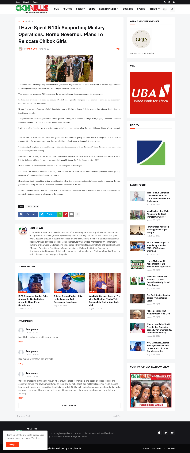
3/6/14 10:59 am (32, 354)
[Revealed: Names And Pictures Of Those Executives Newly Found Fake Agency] (137, 280)
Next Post (117, 416)
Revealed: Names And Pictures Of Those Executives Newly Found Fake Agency (158, 280)
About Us (26, 2)
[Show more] (77, 214)
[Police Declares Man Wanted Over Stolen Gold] (137, 314)
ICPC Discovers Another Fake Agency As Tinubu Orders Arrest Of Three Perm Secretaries (33, 301)
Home (17, 2)
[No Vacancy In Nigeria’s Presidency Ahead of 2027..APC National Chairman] (137, 246)
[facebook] (165, 2)
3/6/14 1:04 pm (32, 376)
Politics (67, 9)
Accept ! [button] (12, 444)
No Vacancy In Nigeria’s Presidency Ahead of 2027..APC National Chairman (158, 246)
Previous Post (23, 416)
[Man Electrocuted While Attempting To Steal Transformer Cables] (137, 215)
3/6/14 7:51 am (32, 333)
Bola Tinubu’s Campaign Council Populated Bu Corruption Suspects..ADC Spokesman (159, 197)
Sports (141, 9)
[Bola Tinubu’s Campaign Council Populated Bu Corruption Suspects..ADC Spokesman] (137, 196)
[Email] (71, 214)
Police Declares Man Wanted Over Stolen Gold (158, 312)
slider (36, 206)
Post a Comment (69, 405)
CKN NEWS (36, 227)
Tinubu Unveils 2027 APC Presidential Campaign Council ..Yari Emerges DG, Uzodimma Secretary (159, 328)
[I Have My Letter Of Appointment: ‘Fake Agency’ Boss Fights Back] (137, 264)
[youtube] (174, 2)
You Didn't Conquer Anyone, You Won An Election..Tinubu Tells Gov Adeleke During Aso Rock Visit (104, 301)
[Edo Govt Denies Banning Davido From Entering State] (137, 298)
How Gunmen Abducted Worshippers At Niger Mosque (158, 230)
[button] (164, 9)
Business (128, 9)
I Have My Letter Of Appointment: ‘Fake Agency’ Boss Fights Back (159, 264)
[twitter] (169, 2)
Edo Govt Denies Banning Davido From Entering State (158, 298)
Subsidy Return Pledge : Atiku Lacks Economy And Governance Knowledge (68, 299)
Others (153, 9)
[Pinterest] (65, 214)
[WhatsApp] (59, 214)
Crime (92, 9)
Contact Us (37, 2)
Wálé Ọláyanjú (74, 448)
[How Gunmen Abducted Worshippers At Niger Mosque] (137, 230)
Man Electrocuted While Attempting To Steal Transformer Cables (158, 214)
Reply (20, 341)
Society (80, 9)
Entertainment (107, 9)
